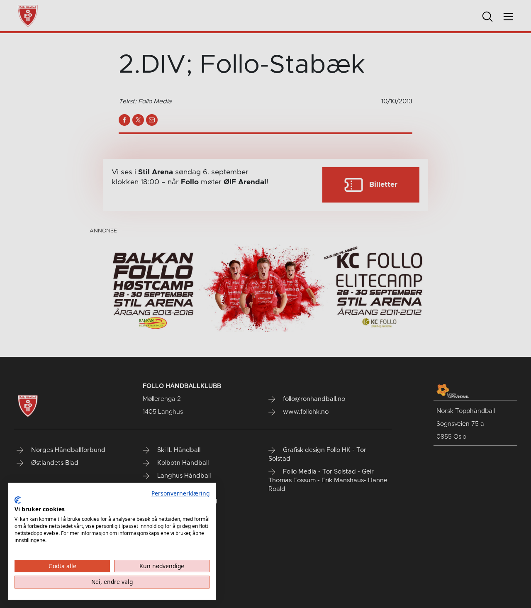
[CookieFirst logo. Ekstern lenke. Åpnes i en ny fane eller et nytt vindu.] (18, 500)
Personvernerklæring (180, 493)
